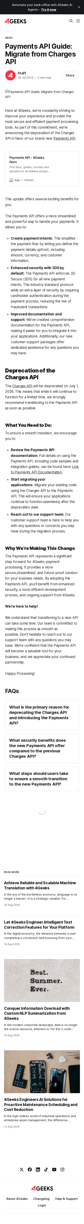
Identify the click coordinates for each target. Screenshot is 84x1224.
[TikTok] (46, 1169)
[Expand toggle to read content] (74, 706)
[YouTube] (54, 1169)
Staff (22, 73)
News (9, 37)
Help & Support (66, 1199)
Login (42, 1205)
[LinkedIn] (38, 1169)
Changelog (41, 1199)
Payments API (64, 138)
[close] (79, 7)
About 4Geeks (17, 1199)
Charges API (22, 386)
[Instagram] (62, 1169)
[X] (22, 1169)
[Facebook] (30, 1169)
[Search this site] (71, 21)
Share (70, 75)
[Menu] (78, 21)
